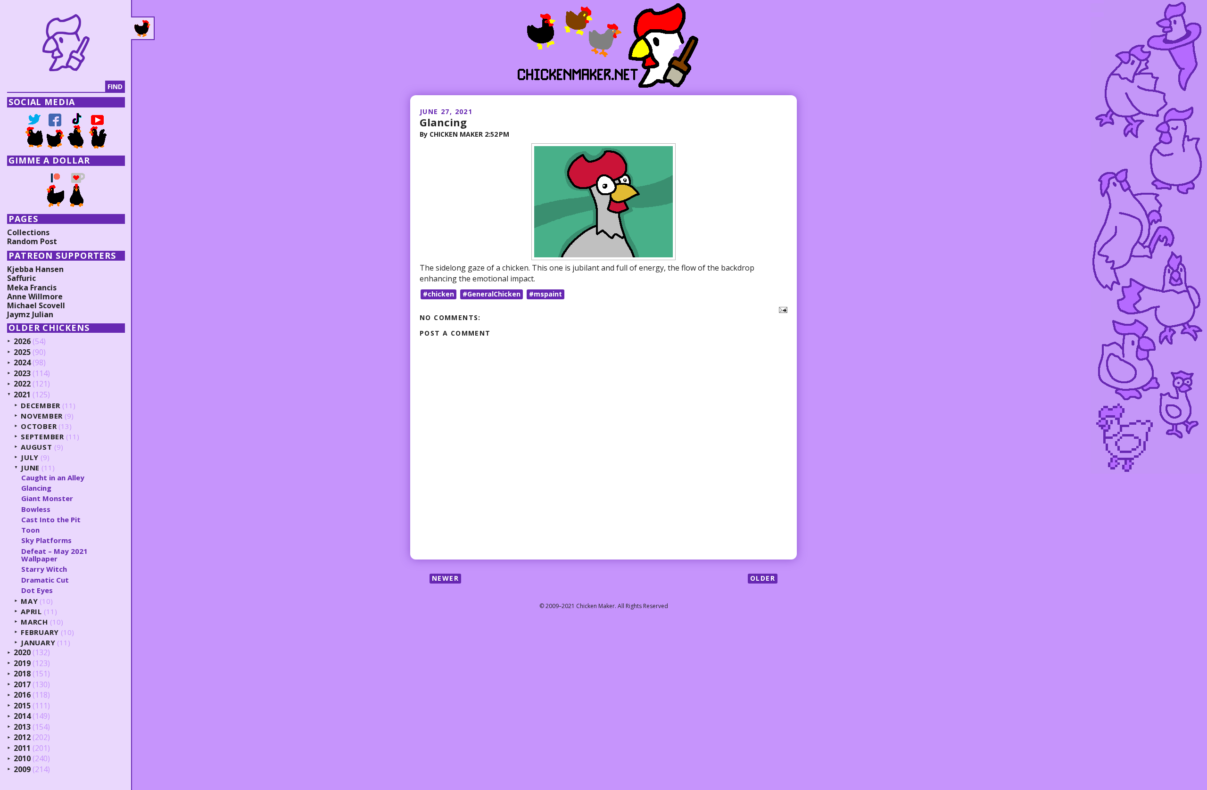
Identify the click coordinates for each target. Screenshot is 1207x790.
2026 (22, 341)
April (31, 612)
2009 (22, 769)
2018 (22, 674)
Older (762, 578)
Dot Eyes (37, 590)
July (30, 457)
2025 (22, 352)
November (42, 416)
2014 (22, 716)
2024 (22, 363)
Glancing (443, 122)
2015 (22, 706)
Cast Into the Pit (51, 519)
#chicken (438, 293)
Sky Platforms (46, 540)
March (34, 622)
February (40, 632)
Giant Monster (47, 498)
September (42, 437)
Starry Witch (44, 569)
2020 (22, 653)
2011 (22, 748)
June (30, 468)
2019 (22, 663)
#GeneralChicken (492, 293)
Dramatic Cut (45, 579)
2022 (22, 384)
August (36, 447)
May (29, 601)
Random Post (32, 241)
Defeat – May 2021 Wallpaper (54, 555)
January (38, 643)
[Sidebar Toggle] (143, 28)
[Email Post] (781, 309)
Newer (445, 578)
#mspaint (545, 293)
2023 (22, 374)
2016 (22, 695)
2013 (22, 727)
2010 (22, 759)
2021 (22, 395)
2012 (22, 737)
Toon (30, 530)
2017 (22, 685)
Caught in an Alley (52, 477)
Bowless (35, 509)
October (39, 426)
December (40, 406)
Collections (28, 232)
